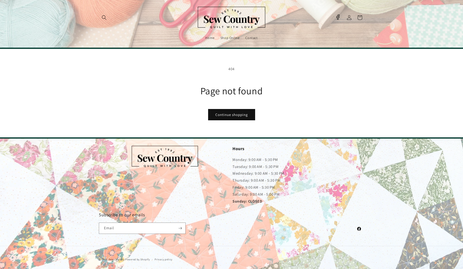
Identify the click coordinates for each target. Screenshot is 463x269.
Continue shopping (231, 114)
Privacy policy (163, 259)
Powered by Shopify (137, 259)
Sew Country (117, 259)
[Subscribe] (180, 228)
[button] (104, 17)
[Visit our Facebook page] (338, 17)
